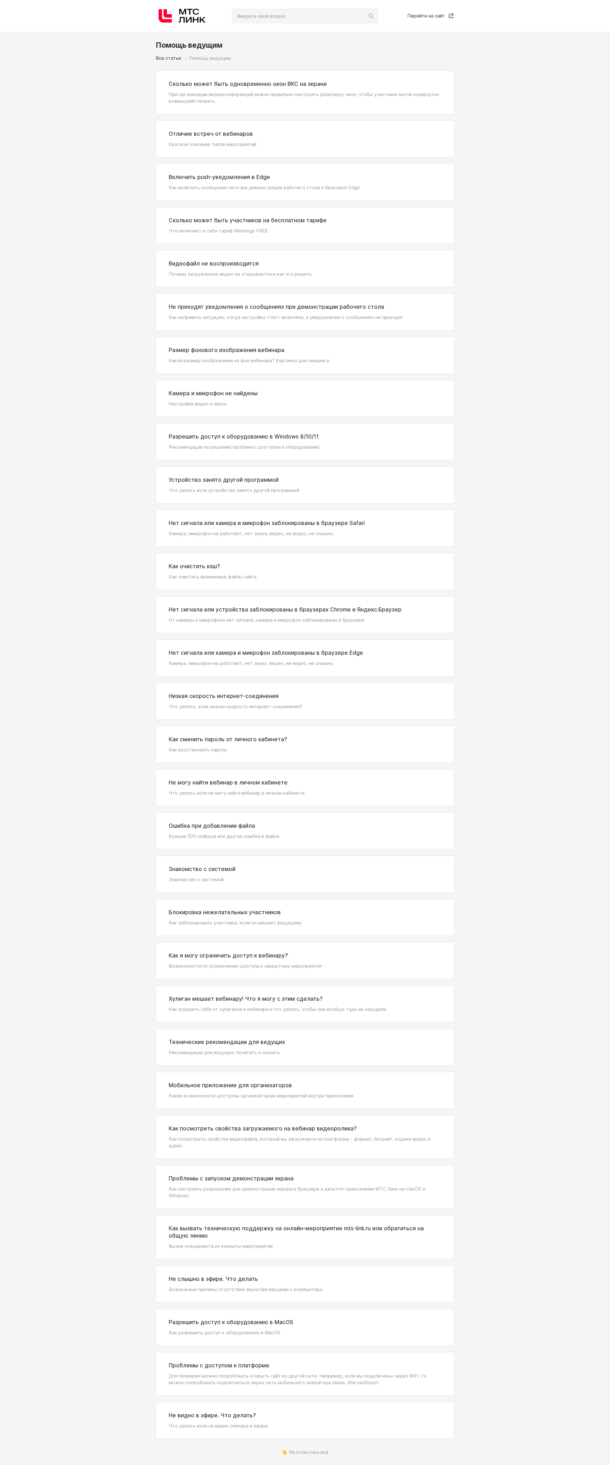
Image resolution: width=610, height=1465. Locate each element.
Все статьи (168, 58)
